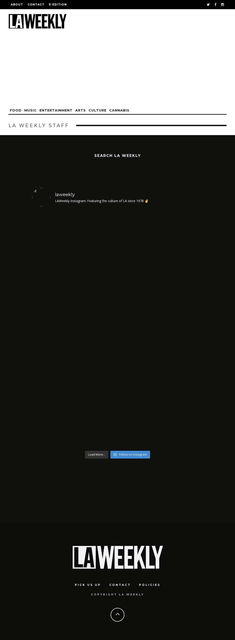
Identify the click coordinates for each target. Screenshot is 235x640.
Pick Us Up (88, 585)
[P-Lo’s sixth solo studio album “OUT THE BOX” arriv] (52, 329)
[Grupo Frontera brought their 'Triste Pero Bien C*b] (139, 329)
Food (16, 110)
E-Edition (58, 4)
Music (30, 110)
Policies (149, 585)
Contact (36, 4)
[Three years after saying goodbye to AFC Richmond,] (182, 329)
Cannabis (119, 110)
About (17, 4)
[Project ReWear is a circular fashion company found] (96, 329)
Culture (97, 110)
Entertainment (56, 110)
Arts (80, 110)
